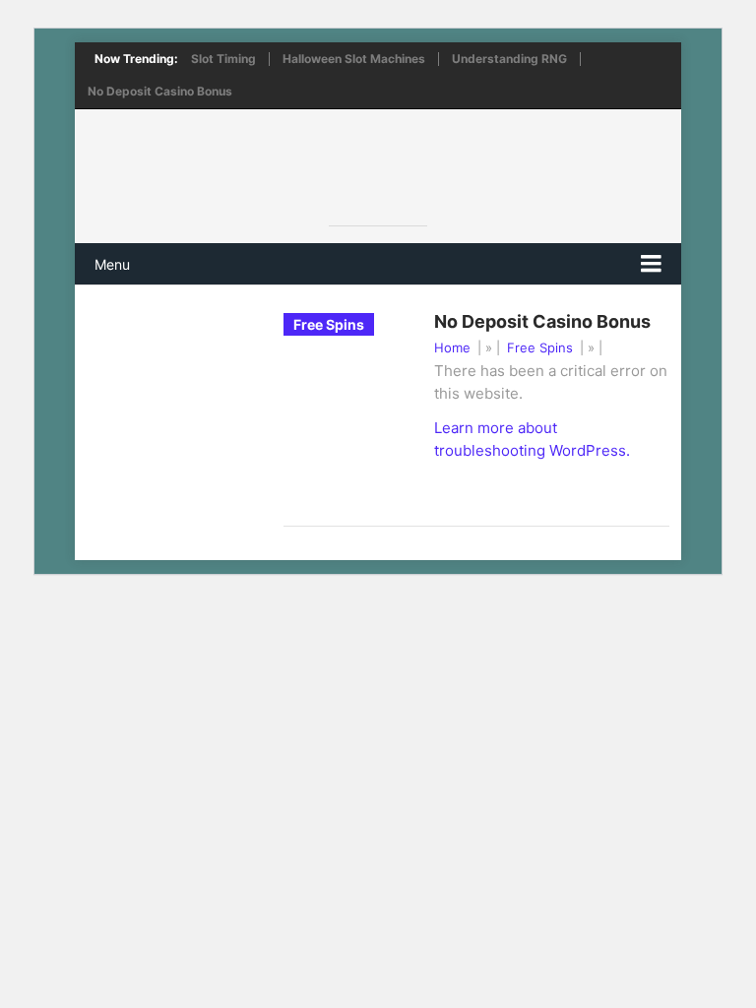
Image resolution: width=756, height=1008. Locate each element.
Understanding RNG (509, 59)
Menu (112, 264)
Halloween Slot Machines (354, 59)
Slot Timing (223, 59)
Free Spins (540, 347)
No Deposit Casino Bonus (160, 91)
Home (452, 347)
